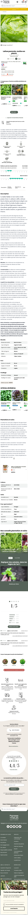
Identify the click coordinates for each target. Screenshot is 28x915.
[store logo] (6, 2)
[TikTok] (20, 826)
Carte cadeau (17, 857)
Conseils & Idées (18, 870)
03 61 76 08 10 (15, 730)
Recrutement (4, 852)
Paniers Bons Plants (18, 855)
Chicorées (5, 665)
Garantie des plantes (19, 844)
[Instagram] (8, 826)
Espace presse (4, 855)
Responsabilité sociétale (6, 850)
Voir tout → (14, 112)
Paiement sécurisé (18, 846)
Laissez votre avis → (14, 626)
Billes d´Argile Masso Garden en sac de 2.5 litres (18, 467)
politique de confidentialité (9, 794)
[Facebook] (11, 826)
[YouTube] (17, 826)
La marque (3, 837)
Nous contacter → (14, 746)
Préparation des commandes (17, 838)
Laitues (22, 665)
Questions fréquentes (6, 868)
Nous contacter (4, 873)
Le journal (16, 868)
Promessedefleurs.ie (6, 879)
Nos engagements (5, 845)
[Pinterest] (14, 826)
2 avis (19, 58)
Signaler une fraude (5, 870)
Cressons (14, 665)
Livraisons (16, 841)
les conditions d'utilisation (19, 794)
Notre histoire (4, 840)
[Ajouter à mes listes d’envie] (10, 86)
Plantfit (15, 849)
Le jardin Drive (17, 860)
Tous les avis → (14, 769)
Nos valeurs (3, 847)
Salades (4, 11)
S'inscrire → (14, 789)
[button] (17, 2)
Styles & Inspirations (18, 873)
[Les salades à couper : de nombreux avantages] (11, 543)
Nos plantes (3, 842)
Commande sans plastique (18, 852)
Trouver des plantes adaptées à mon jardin (15, 670)
